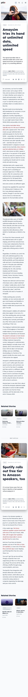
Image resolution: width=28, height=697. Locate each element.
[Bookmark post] (24, 79)
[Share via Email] (21, 79)
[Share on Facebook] (16, 79)
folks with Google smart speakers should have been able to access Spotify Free (12, 537)
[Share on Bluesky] (13, 79)
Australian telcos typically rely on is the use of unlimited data (14, 127)
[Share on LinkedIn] (19, 79)
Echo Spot (12, 549)
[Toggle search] (19, 2)
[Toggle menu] (25, 2)
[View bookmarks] (22, 3)
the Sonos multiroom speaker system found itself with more (14, 530)
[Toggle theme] (16, 3)
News (5, 25)
